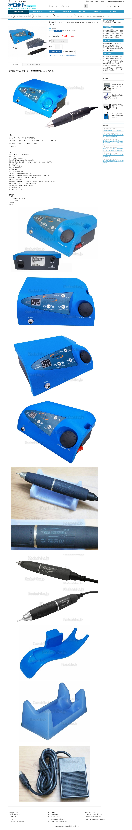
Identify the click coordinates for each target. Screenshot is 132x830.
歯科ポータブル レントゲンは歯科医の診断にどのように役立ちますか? (113, 142)
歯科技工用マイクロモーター (44, 16)
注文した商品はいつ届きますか (57, 819)
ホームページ (37, 11)
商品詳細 (15, 64)
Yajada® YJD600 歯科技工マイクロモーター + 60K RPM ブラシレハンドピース (117, 87)
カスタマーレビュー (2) (33, 64)
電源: (50, 41)
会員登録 (23, 1)
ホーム (10, 16)
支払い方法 (81, 11)
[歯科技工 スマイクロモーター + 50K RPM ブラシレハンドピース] (27, 40)
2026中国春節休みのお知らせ (112, 130)
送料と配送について (53, 814)
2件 (63, 30)
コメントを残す (71, 30)
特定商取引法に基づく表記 (93, 816)
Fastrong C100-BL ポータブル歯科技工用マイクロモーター (117, 115)
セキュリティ (13, 819)
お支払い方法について (54, 816)
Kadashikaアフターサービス (17, 821)
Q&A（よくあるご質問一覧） (94, 814)
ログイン (13, 1)
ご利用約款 (13, 816)
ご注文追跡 (112, 11)
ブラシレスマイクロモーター (65, 16)
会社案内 (52, 11)
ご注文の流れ (66, 11)
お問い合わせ (96, 11)
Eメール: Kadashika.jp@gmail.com (95, 819)
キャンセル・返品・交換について (57, 821)
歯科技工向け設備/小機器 (24, 16)
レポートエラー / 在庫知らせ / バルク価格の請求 (62, 55)
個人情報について (15, 814)
